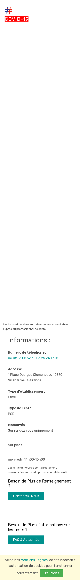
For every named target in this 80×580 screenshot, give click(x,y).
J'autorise (51, 573)
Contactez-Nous (26, 496)
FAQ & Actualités (26, 540)
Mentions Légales (34, 560)
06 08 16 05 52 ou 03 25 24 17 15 (33, 358)
